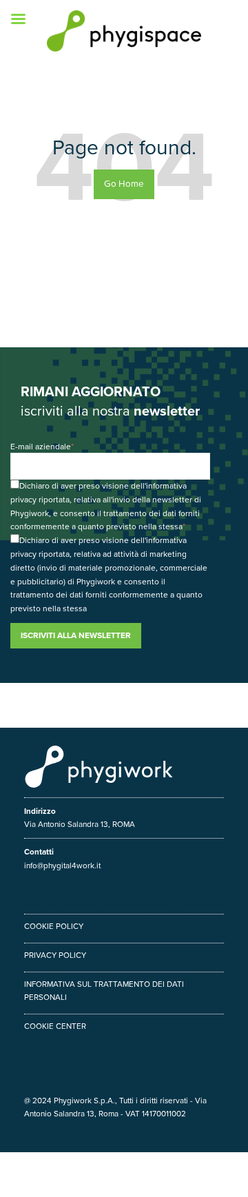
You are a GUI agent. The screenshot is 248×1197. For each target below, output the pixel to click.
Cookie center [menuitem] (55, 1026)
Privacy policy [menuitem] (55, 955)
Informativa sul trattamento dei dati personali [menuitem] (104, 990)
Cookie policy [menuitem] (53, 926)
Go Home (124, 183)
